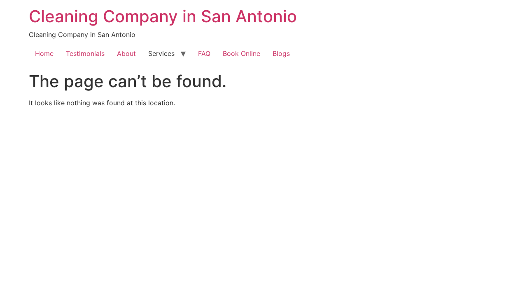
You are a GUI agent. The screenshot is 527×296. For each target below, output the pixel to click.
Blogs (281, 53)
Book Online (241, 53)
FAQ (204, 53)
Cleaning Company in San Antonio (163, 16)
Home (44, 53)
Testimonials (85, 53)
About (126, 53)
